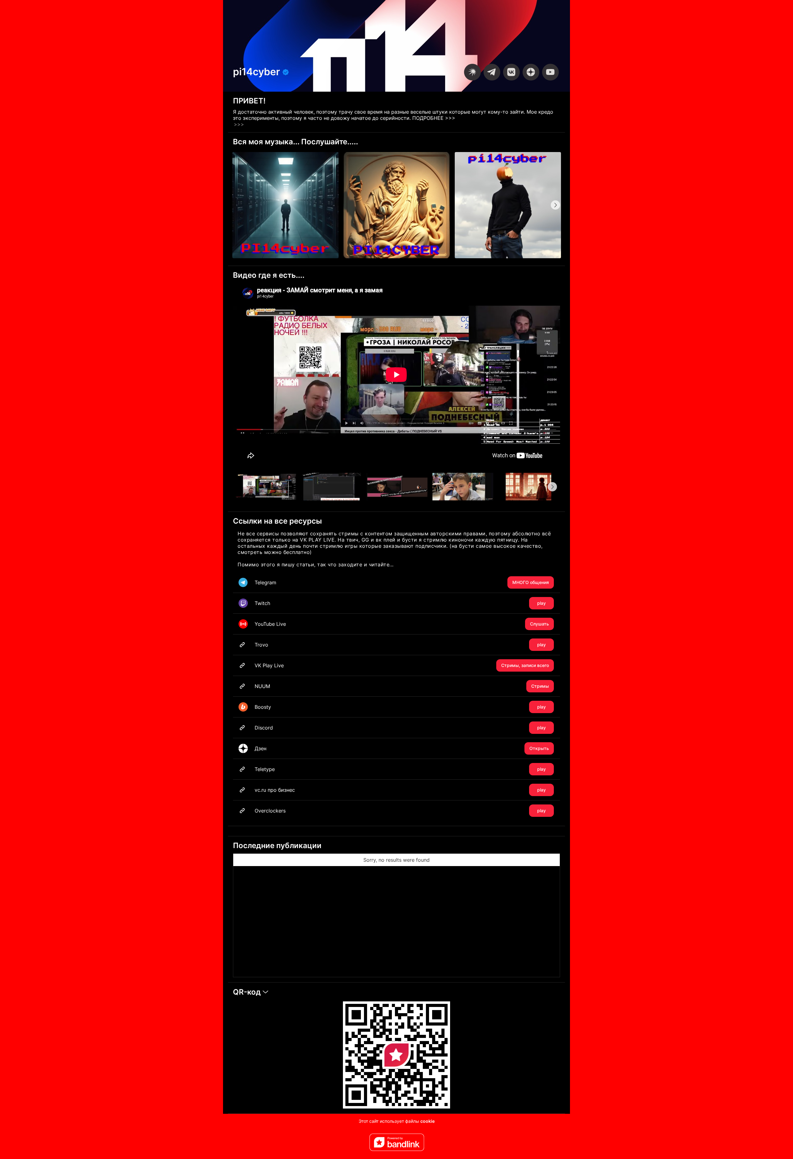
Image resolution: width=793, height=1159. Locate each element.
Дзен (402, 748)
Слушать (539, 623)
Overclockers (400, 811)
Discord (400, 728)
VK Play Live (402, 665)
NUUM (402, 686)
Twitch (400, 603)
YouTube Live (402, 624)
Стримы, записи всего (525, 665)
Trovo (400, 645)
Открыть (539, 748)
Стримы (540, 686)
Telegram (402, 582)
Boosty (400, 707)
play (541, 603)
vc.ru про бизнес (400, 790)
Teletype (400, 769)
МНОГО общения (530, 582)
